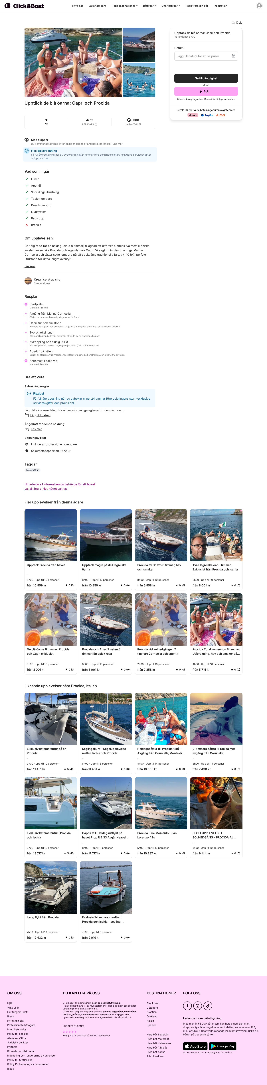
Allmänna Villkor (16, 1038)
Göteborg (152, 1007)
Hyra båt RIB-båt (157, 1047)
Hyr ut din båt (15, 1020)
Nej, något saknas (55, 488)
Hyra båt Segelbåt (158, 1034)
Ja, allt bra (32, 488)
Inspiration (220, 5)
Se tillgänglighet (206, 78)
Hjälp (10, 1003)
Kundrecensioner (73, 1026)
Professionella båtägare (21, 1025)
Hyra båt (77, 5)
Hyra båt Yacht (156, 1051)
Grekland (152, 1016)
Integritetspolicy (17, 1029)
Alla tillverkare (155, 1056)
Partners (12, 1046)
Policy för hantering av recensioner (27, 1064)
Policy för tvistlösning (20, 1059)
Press (10, 1016)
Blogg (10, 1068)
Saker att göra (97, 5)
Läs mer (30, 266)
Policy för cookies (17, 1033)
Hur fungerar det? (17, 1011)
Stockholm (153, 1003)
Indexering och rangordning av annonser (31, 1055)
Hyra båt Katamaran (159, 1043)
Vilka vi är (13, 1007)
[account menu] (259, 5)
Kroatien (152, 1011)
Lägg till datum (40, 415)
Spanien (151, 1025)
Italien (150, 1020)
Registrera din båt (197, 5)
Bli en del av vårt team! (21, 1051)
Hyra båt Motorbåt (158, 1038)
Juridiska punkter (17, 1042)
